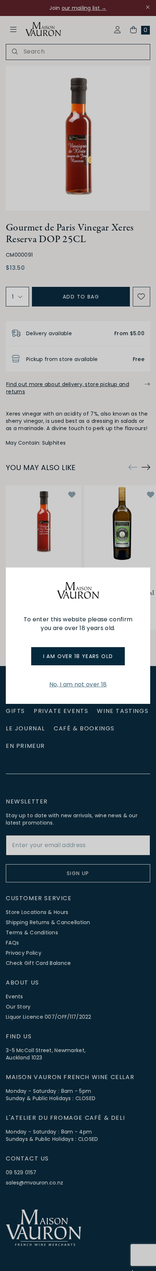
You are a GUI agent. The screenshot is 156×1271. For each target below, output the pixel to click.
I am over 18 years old (78, 656)
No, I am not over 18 (78, 684)
